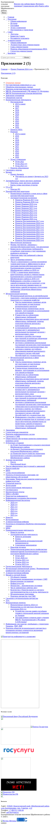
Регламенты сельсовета (19, 38)
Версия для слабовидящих (24, 4)
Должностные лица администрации (24, 45)
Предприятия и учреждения (21, 30)
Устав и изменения (18, 28)
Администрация (14, 40)
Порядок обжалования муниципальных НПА (28, 49)
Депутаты (14, 34)
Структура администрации (21, 51)
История (13, 23)
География (14, 26)
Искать (26, 57)
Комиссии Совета (17, 36)
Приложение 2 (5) (8, 73)
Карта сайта (44, 6)
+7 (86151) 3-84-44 (16, 810)
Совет (10, 32)
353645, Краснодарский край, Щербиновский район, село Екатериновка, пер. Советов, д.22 (25, 807)
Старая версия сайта (30, 6)
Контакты (12, 53)
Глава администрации (19, 47)
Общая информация (18, 21)
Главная (11, 17)
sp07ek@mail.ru (12, 812)
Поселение (12, 19)
